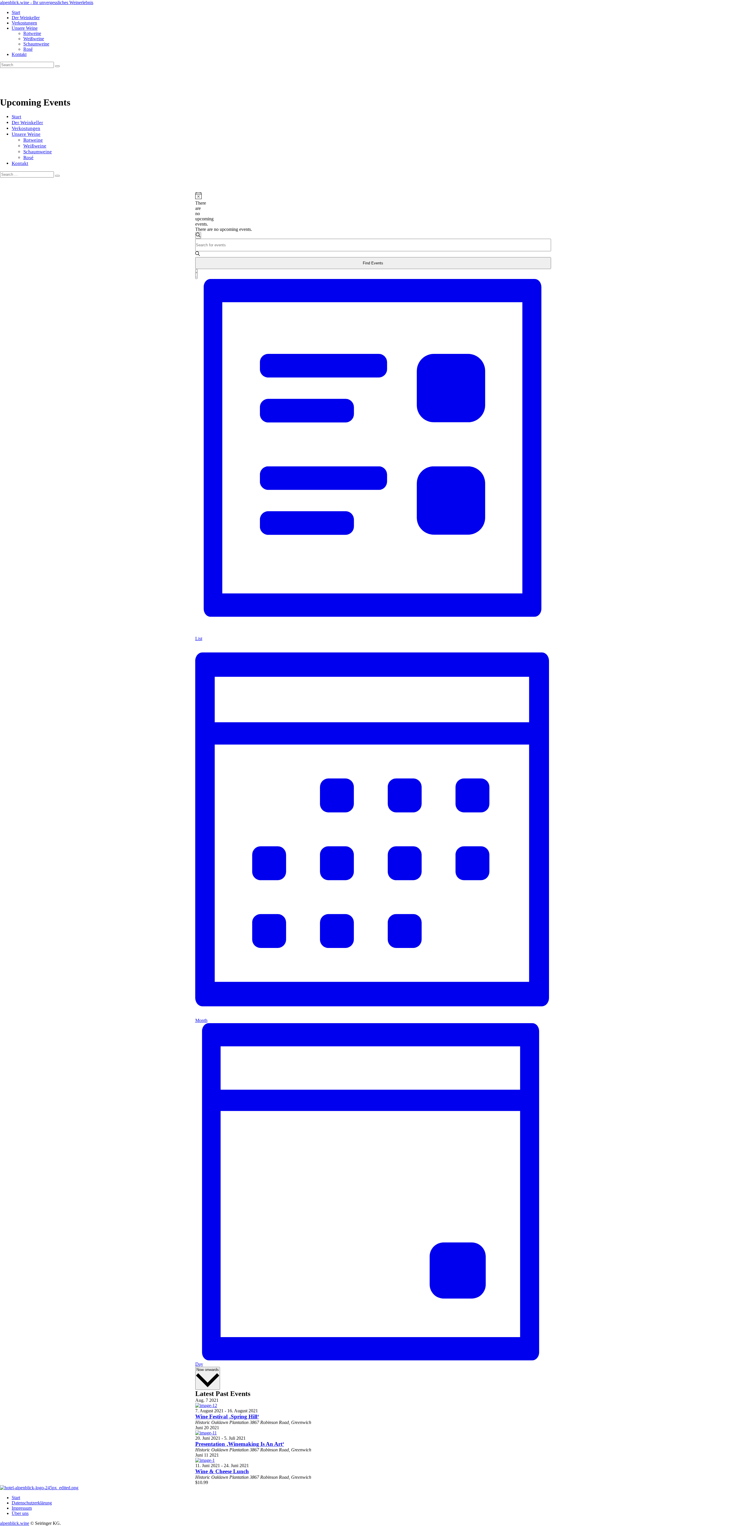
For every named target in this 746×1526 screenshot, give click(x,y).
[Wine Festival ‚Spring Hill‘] (206, 1405)
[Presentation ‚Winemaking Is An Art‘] (206, 1432)
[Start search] (57, 176)
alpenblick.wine (14, 1523)
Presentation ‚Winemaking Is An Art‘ (239, 1444)
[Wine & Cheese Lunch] (205, 1460)
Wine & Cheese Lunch (222, 1471)
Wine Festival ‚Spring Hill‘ (227, 1416)
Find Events (373, 263)
